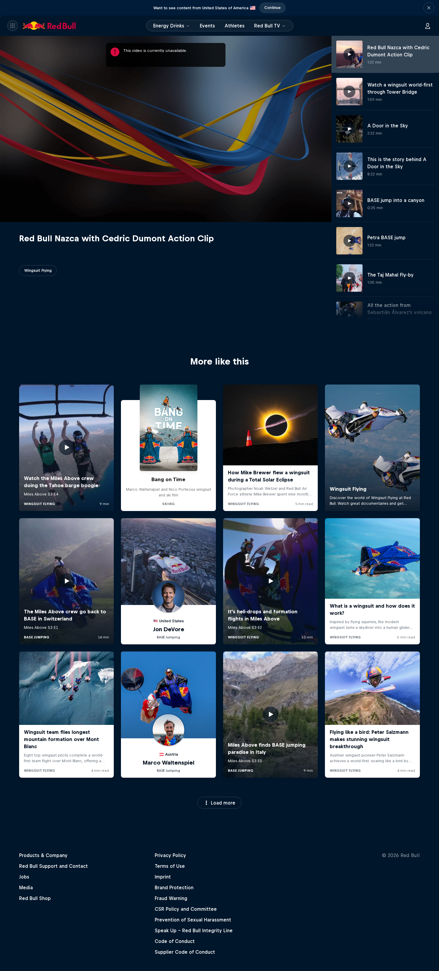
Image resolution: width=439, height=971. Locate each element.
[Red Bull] (49, 26)
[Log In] (427, 25)
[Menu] (12, 25)
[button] (428, 7)
